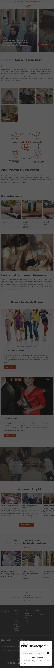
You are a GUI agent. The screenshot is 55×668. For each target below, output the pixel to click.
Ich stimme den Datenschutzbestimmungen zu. (35, 657)
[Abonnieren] (48, 653)
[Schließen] (49, 643)
